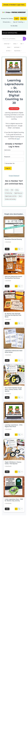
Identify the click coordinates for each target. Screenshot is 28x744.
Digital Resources (18, 193)
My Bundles (14, 26)
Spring (16, 190)
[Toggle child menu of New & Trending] (24, 22)
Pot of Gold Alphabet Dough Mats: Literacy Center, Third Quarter (13, 389)
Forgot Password (14, 175)
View (7, 249)
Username (7, 150)
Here (21, 184)
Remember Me (9, 163)
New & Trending (18, 22)
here (18, 138)
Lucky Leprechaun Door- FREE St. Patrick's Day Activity (14, 500)
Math (12, 190)
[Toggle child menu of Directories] (11, 22)
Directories (6, 22)
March (20, 196)
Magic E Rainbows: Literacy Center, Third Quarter (13, 462)
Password (7, 156)
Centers (7, 190)
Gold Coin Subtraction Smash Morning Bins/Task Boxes (13, 277)
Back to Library (14, 108)
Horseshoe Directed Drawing (13, 239)
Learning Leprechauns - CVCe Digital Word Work (13, 425)
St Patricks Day (8, 193)
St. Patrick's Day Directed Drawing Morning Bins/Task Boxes (13, 315)
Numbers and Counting (10, 199)
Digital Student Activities (10, 196)
